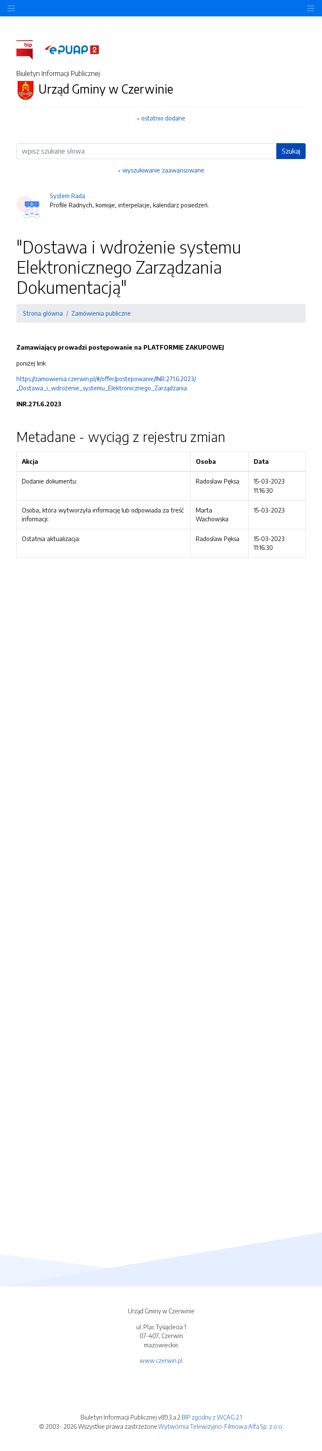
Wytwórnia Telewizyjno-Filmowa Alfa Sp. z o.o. (220, 1426)
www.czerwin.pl (161, 1360)
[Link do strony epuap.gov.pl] (71, 49)
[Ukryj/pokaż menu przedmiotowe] (11, 8)
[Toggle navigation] (310, 8)
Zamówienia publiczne (101, 313)
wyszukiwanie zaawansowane (163, 170)
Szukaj (291, 151)
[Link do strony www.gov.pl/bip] (29, 49)
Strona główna (43, 313)
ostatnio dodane (163, 118)
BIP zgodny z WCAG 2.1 (212, 1417)
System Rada (67, 195)
